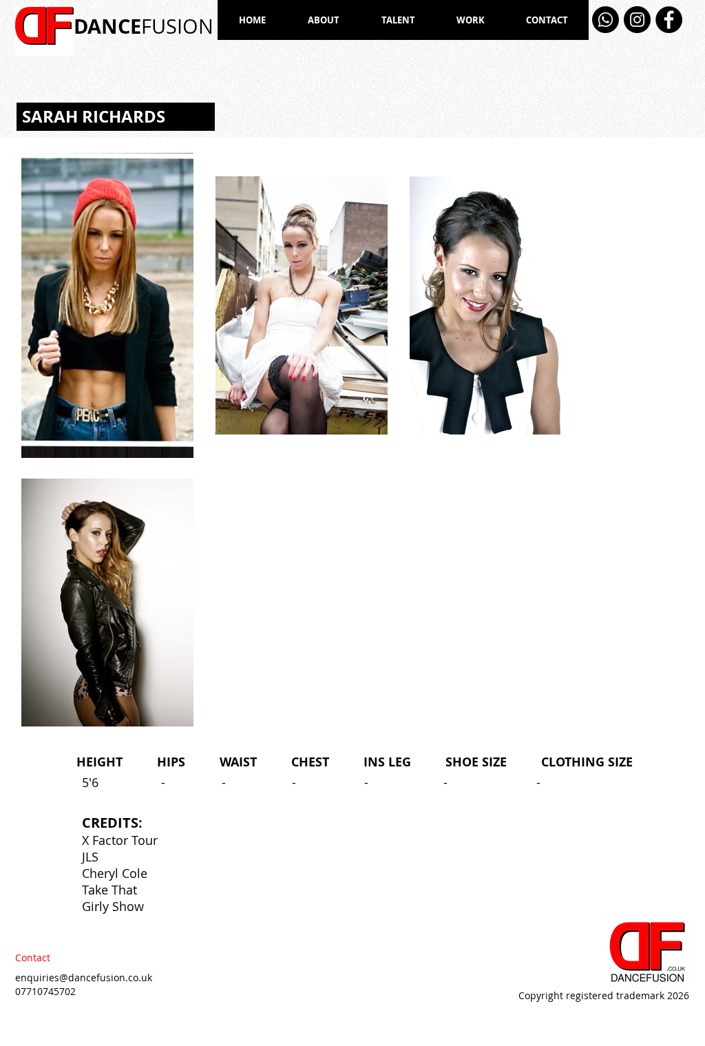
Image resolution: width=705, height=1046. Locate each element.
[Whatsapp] (605, 19)
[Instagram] (637, 19)
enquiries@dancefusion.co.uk (83, 977)
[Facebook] (668, 19)
